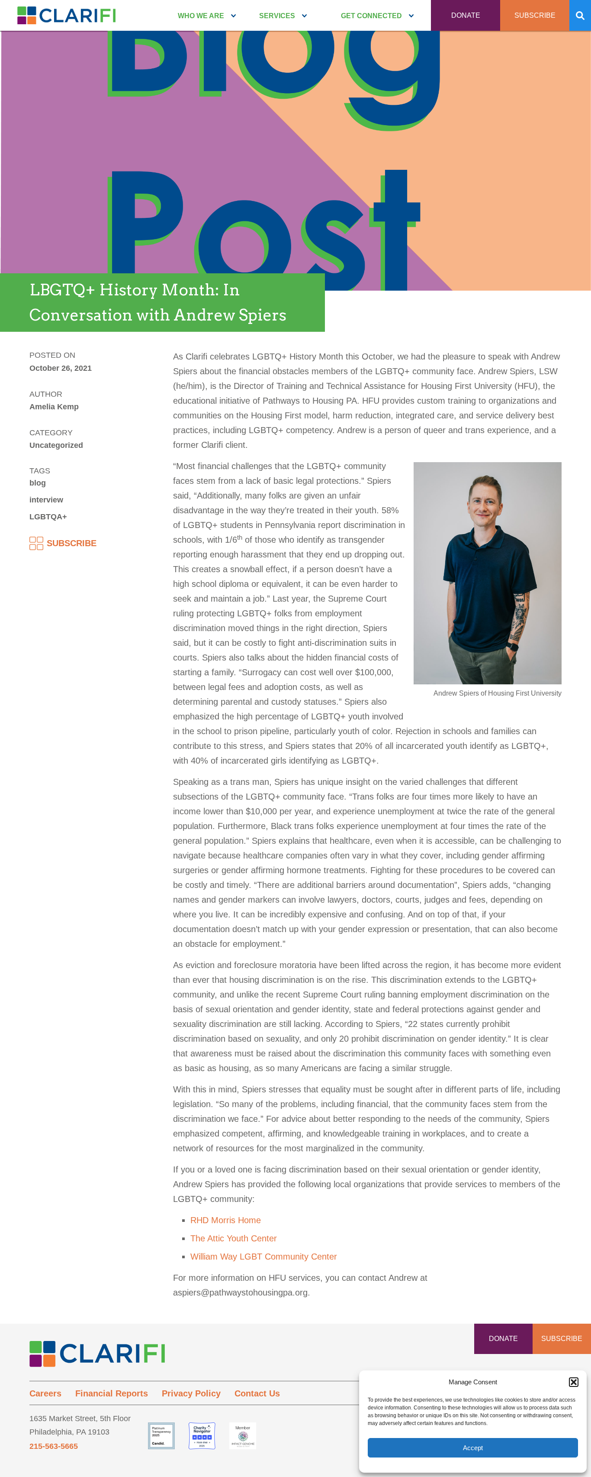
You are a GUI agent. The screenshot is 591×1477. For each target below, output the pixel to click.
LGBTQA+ (48, 516)
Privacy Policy (191, 1393)
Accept (473, 1447)
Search (580, 15)
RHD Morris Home (225, 1220)
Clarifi (66, 18)
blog (37, 483)
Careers (45, 1393)
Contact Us (257, 1393)
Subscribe (535, 15)
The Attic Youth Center (233, 1238)
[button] (573, 1382)
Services (277, 15)
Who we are (201, 15)
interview (46, 500)
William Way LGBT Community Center (263, 1256)
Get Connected (371, 15)
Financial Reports (111, 1393)
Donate (465, 15)
